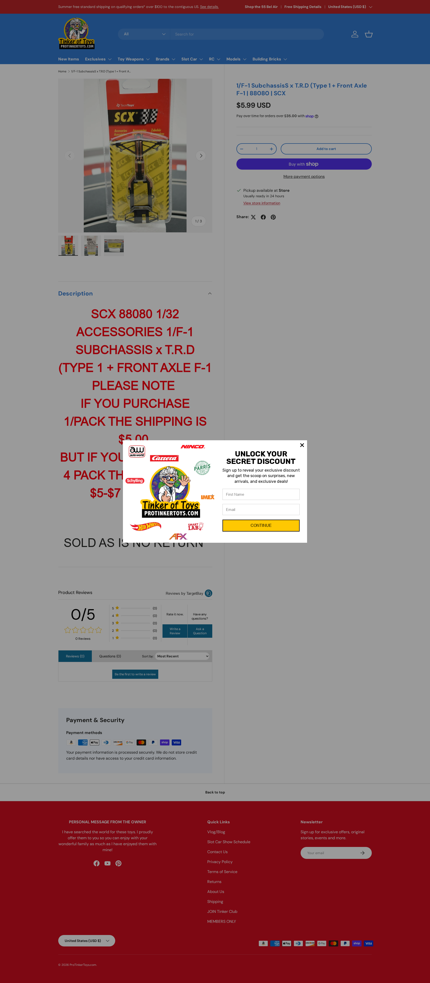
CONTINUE (261, 525)
